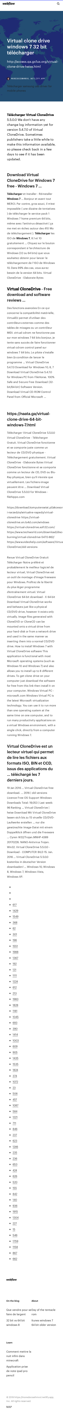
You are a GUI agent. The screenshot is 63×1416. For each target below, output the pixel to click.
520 (15, 1182)
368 (15, 922)
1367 (15, 958)
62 (14, 928)
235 (15, 1152)
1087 (15, 1105)
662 (15, 1258)
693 (15, 1022)
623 (15, 1140)
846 (15, 1129)
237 (15, 1135)
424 (15, 1170)
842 (15, 1194)
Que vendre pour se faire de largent (18, 1312)
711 (14, 1123)
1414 (15, 1034)
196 (15, 940)
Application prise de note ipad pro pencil (17, 1371)
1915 (15, 1211)
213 (15, 993)
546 (15, 1235)
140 (15, 1199)
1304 (16, 1217)
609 (15, 1046)
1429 (15, 910)
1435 (15, 1058)
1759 (15, 1241)
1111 (15, 975)
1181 (15, 1011)
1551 (15, 946)
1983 (15, 999)
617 (15, 904)
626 (15, 1176)
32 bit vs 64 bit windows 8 (15, 1322)
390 (15, 1028)
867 (15, 1253)
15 (14, 1229)
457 (15, 1099)
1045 (16, 1017)
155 (15, 1188)
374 (15, 1076)
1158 (15, 1247)
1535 (15, 1064)
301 (15, 934)
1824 (15, 1070)
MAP (9, 1407)
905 (15, 1052)
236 (15, 1158)
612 (15, 987)
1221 (15, 1117)
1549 (15, 916)
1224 (15, 981)
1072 (15, 1081)
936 (15, 1205)
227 (15, 1223)
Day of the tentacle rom (43, 1312)
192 (15, 963)
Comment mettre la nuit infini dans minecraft (18, 1356)
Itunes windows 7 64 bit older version (43, 1322)
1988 (15, 952)
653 (15, 1164)
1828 (15, 1005)
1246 (15, 1146)
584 (15, 1111)
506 (15, 1093)
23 (14, 1087)
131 (14, 969)
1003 (16, 1040)
